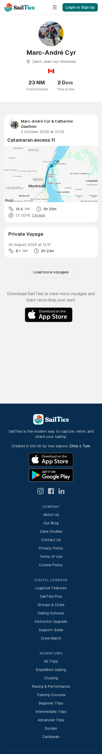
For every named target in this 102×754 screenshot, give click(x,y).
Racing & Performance (51, 686)
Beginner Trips (51, 703)
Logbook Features (51, 588)
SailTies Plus (51, 596)
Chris (73, 446)
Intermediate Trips (51, 711)
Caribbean (51, 737)
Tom (86, 446)
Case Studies (51, 531)
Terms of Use (51, 556)
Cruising (51, 678)
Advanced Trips (51, 720)
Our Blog (51, 523)
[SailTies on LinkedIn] (61, 491)
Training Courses (51, 695)
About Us (51, 515)
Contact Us (51, 540)
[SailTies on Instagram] (40, 491)
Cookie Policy (51, 565)
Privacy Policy (51, 548)
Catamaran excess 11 (31, 140)
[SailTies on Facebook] (51, 491)
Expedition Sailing (51, 670)
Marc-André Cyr (35, 121)
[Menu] (54, 7)
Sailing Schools (51, 613)
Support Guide (51, 630)
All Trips (51, 661)
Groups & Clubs (51, 605)
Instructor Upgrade (51, 621)
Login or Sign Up (80, 7)
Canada (38, 215)
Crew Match (51, 638)
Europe (51, 728)
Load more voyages (51, 272)
